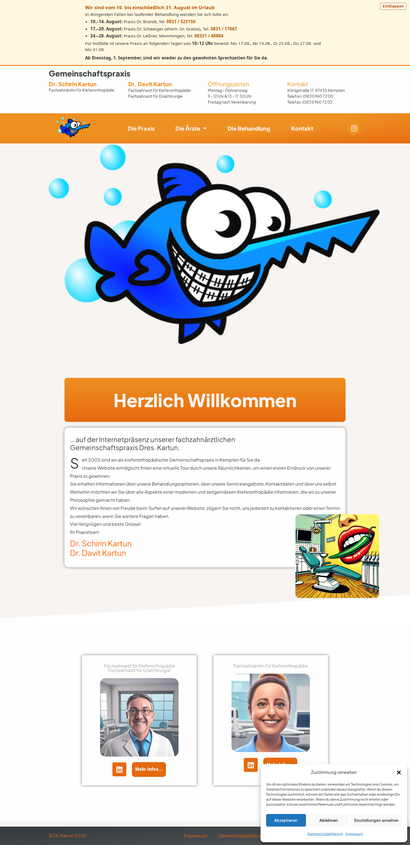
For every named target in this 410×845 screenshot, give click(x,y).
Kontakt (297, 83)
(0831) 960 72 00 (318, 96)
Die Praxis (141, 128)
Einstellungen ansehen (376, 820)
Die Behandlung (249, 128)
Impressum (354, 834)
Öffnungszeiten (228, 83)
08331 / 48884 (208, 36)
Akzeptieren (286, 820)
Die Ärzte (187, 128)
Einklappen (393, 6)
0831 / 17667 (224, 29)
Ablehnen (328, 820)
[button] (399, 772)
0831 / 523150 (181, 21)
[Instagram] (354, 128)
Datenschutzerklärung (325, 834)
